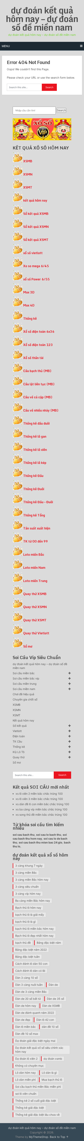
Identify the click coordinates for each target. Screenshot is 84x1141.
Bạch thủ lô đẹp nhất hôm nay (34, 935)
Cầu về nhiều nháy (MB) (40, 410)
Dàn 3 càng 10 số (26, 977)
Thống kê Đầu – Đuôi (38, 502)
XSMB (27, 161)
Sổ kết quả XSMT (35, 239)
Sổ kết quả (20, 725)
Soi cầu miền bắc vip (26, 678)
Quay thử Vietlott (36, 633)
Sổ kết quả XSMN (36, 226)
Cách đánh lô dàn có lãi (30, 970)
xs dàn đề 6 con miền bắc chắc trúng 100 (42, 804)
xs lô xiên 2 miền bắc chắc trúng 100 (39, 793)
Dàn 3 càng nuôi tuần (29, 984)
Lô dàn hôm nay (25, 1072)
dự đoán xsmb (53, 1058)
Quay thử (19, 757)
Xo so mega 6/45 (36, 266)
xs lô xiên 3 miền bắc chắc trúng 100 (39, 798)
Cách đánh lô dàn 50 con (31, 963)
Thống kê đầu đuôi (36, 423)
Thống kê (30, 318)
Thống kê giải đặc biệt (29, 1107)
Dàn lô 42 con (45, 1019)
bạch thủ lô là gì (25, 921)
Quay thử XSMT (34, 620)
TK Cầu (17, 741)
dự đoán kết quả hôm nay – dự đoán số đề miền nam (42, 18)
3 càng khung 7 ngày (29, 865)
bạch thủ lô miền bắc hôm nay (34, 928)
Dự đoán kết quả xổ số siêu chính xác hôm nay (39, 1049)
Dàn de (53, 984)
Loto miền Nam (34, 567)
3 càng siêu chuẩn (27, 886)
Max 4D (28, 305)
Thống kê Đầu (33, 475)
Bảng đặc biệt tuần (27, 956)
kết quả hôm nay (35, 200)
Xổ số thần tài (33, 357)
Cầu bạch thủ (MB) (37, 370)
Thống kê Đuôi (33, 489)
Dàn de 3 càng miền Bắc (31, 991)
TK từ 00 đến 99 (35, 541)
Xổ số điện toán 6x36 (38, 331)
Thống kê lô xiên (35, 449)
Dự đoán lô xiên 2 (26, 1058)
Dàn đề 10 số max (26, 1033)
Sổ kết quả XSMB (35, 213)
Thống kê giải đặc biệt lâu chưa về (37, 1114)
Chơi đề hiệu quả (23, 694)
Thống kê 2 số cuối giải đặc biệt (35, 1100)
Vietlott (17, 731)
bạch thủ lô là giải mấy (29, 914)
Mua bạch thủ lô (52, 1079)
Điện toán (19, 736)
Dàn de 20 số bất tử (28, 998)
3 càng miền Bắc (26, 872)
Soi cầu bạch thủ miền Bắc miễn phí (38, 1086)
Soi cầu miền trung (25, 683)
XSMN (27, 174)
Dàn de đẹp (22, 1019)
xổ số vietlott (33, 252)
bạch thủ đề (23, 942)
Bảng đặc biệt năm (49, 942)
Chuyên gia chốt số (25, 699)
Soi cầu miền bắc (24, 673)
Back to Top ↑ (59, 1136)
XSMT (27, 187)
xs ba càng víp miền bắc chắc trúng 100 (41, 809)
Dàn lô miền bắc (25, 1026)
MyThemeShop (38, 1136)
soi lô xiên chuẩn (25, 1093)
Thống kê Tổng (34, 515)
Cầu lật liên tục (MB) (39, 384)
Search (61, 110)
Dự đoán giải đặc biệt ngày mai (35, 1040)
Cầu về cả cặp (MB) (37, 397)
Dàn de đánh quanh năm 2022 (34, 1012)
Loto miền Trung (35, 580)
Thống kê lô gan (34, 436)
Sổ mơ (27, 646)
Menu (6, 46)
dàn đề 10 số (50, 1026)
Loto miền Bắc (33, 554)
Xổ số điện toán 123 (38, 344)
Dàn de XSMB (51, 1005)
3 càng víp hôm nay (28, 893)
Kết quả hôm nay (23, 720)
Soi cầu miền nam (24, 689)
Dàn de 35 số (55, 998)
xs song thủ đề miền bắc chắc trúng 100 (41, 814)
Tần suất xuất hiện (36, 528)
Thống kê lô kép (34, 462)
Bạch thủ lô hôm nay (28, 907)
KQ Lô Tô (18, 752)
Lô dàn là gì (49, 1072)
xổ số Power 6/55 (36, 279)
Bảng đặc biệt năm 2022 (31, 949)
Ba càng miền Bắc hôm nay (32, 900)
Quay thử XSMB (34, 593)
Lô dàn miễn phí (25, 1079)
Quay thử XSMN (35, 606)
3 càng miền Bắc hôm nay (31, 879)
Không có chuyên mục (29, 1065)
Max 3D (28, 292)
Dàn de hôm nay (25, 1005)
